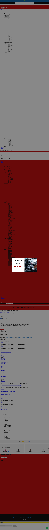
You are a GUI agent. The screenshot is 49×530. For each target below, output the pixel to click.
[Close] (36, 259)
